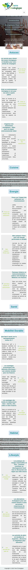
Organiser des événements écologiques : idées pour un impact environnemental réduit (8, 127)
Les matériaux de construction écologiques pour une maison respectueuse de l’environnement (14, 25)
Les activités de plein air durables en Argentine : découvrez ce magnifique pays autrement (19, 539)
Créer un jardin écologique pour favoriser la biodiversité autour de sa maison (14, 444)
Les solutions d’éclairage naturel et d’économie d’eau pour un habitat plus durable (14, 448)
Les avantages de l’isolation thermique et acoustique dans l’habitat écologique (14, 440)
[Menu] (24, 12)
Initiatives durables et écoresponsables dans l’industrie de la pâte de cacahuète (14, 181)
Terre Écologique (19, 568)
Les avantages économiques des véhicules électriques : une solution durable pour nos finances (9, 369)
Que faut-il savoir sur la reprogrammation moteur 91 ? (9, 338)
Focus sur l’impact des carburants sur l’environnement (19, 199)
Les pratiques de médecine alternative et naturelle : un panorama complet (14, 324)
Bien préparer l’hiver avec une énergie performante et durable (19, 237)
